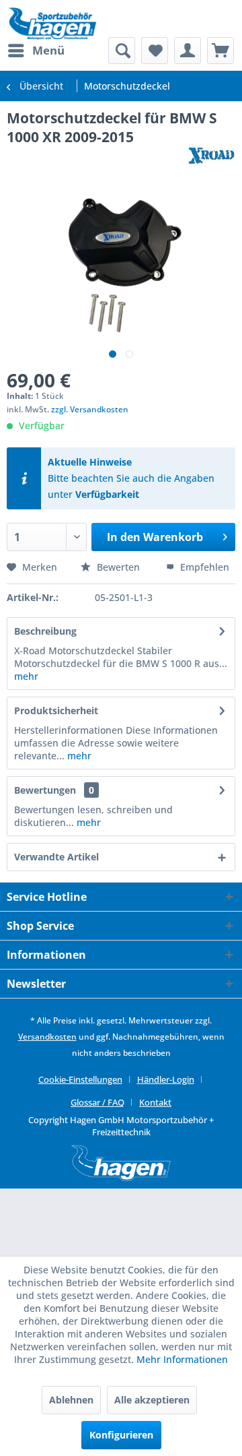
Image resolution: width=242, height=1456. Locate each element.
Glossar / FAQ (97, 1102)
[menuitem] (35, 50)
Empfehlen (203, 567)
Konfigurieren (121, 1434)
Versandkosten (47, 1036)
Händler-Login (165, 1079)
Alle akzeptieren (152, 1399)
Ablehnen (71, 1399)
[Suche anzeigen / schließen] (121, 50)
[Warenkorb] (220, 50)
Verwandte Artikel (56, 856)
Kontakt (155, 1102)
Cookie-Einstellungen (80, 1079)
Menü (48, 50)
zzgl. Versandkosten (89, 409)
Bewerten (118, 567)
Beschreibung (45, 631)
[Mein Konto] (187, 50)
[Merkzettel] (154, 50)
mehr (26, 676)
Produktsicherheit (56, 710)
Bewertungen (45, 790)
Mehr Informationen (182, 1359)
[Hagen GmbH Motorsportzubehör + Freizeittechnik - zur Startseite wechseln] (52, 23)
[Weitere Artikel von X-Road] (211, 158)
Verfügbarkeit (107, 494)
